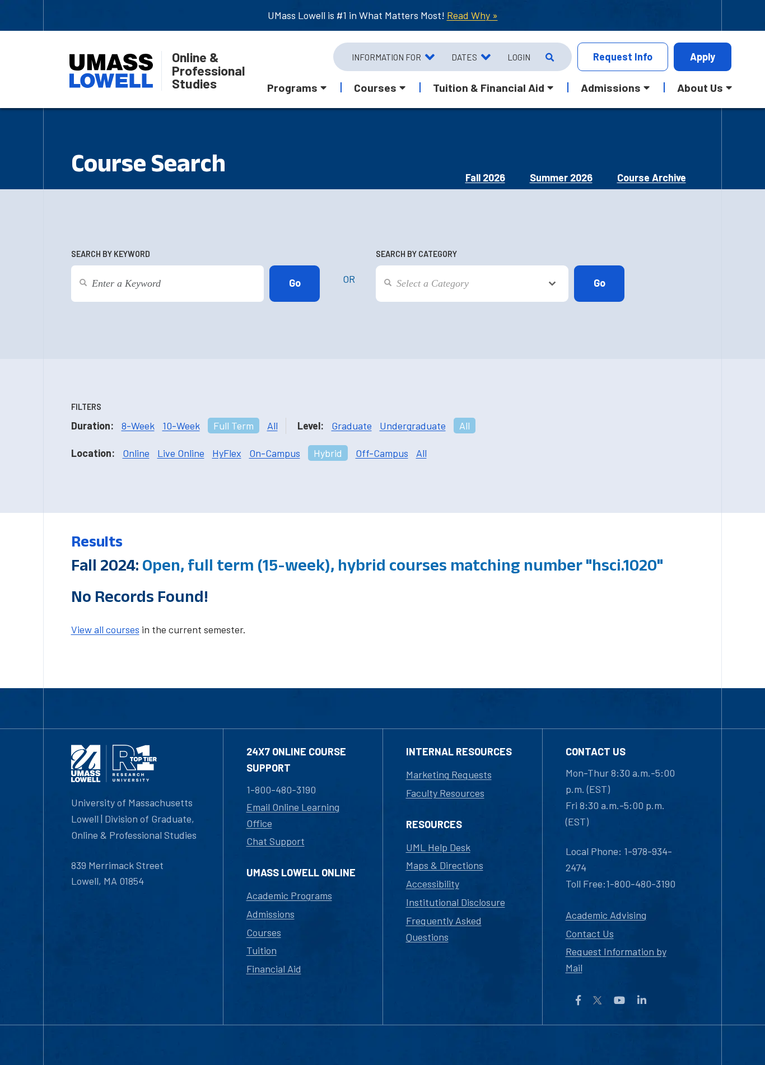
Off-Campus (382, 453)
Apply (702, 56)
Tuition (261, 950)
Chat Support (275, 841)
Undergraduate (413, 425)
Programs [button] (292, 87)
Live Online (180, 453)
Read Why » (472, 15)
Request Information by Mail (616, 959)
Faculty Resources (445, 793)
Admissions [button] (611, 87)
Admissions (270, 914)
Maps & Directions (444, 865)
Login (518, 57)
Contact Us (590, 933)
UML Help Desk (438, 847)
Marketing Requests (449, 774)
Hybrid (328, 453)
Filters (86, 407)
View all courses (105, 629)
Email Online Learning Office (292, 815)
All (272, 425)
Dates (464, 57)
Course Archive (651, 177)
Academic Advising (606, 915)
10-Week (181, 425)
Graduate (352, 425)
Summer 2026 (561, 177)
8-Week (138, 425)
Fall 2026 (485, 177)
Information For (386, 57)
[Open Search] (548, 57)
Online (136, 453)
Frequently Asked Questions (444, 928)
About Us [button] (700, 87)
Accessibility (432, 883)
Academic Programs (289, 895)
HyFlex (226, 453)
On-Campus (274, 453)
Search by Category (416, 254)
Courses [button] (375, 87)
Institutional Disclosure (455, 902)
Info (622, 56)
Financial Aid (273, 969)
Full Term (233, 425)
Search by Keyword (110, 254)
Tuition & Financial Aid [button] (488, 87)
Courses (263, 932)
